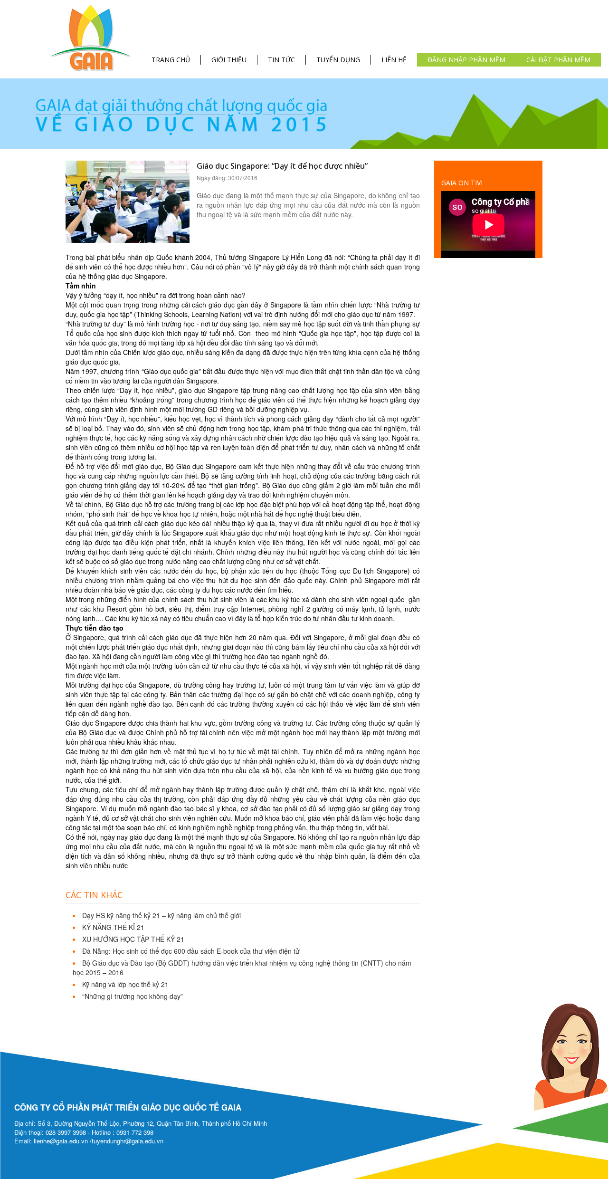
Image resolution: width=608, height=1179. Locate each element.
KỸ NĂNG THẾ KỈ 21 (113, 927)
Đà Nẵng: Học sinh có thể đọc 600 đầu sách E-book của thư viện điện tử (191, 951)
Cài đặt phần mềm (558, 59)
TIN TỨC (281, 59)
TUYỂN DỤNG (338, 59)
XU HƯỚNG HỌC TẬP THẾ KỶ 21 (133, 939)
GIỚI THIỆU (229, 59)
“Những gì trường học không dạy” (132, 996)
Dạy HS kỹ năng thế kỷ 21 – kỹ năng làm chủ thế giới (161, 915)
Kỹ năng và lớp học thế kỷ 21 (125, 984)
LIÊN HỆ (394, 59)
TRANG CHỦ (171, 59)
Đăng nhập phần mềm (466, 59)
